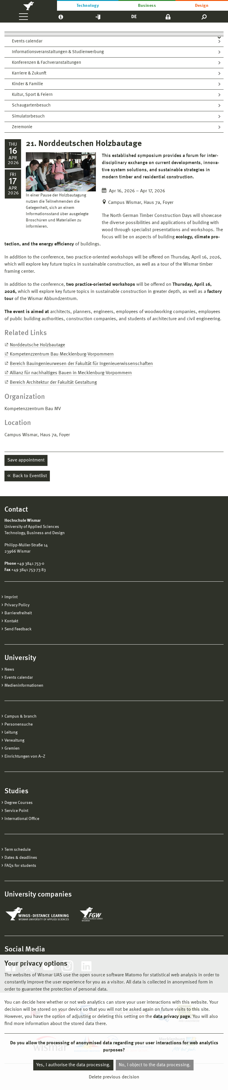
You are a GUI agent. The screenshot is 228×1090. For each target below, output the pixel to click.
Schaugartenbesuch (31, 105)
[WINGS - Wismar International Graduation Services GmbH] (37, 914)
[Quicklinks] (98, 17)
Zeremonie (22, 127)
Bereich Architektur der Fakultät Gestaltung (53, 382)
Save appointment (26, 460)
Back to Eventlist (29, 476)
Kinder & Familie (27, 84)
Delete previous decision (114, 1077)
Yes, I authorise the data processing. (73, 1065)
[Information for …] (61, 17)
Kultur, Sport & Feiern (32, 95)
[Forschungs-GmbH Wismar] (105, 914)
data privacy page (171, 1016)
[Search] (204, 17)
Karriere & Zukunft (29, 73)
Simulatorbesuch (28, 116)
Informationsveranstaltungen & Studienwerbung (58, 52)
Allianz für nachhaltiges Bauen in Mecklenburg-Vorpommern (71, 373)
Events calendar (27, 41)
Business (147, 6)
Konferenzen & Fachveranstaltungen (46, 63)
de (134, 17)
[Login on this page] (168, 17)
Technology (88, 6)
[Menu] (23, 16)
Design (202, 6)
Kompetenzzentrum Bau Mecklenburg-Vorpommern (62, 354)
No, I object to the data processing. (155, 1065)
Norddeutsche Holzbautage (37, 345)
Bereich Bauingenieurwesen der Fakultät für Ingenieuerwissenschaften (81, 363)
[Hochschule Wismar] (28, 5)
